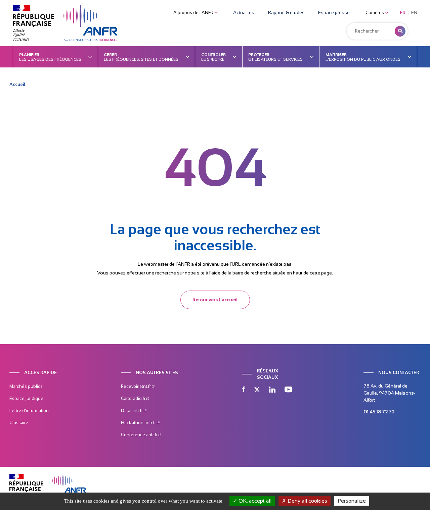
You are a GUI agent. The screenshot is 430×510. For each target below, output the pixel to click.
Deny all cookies (306, 501)
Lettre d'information (29, 410)
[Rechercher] (400, 31)
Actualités (243, 12)
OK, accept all (254, 501)
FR (402, 12)
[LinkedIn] (272, 390)
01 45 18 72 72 (378, 411)
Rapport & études (286, 12)
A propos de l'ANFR (193, 12)
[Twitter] (257, 390)
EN (414, 12)
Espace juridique (26, 398)
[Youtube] (288, 390)
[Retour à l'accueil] (90, 23)
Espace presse (334, 12)
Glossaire (18, 422)
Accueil (17, 84)
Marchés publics (26, 386)
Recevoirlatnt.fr (136, 386)
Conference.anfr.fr (140, 434)
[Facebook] (243, 390)
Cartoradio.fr (133, 398)
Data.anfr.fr (132, 410)
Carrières (375, 12)
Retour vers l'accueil (215, 299)
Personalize (352, 501)
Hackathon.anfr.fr (139, 422)
